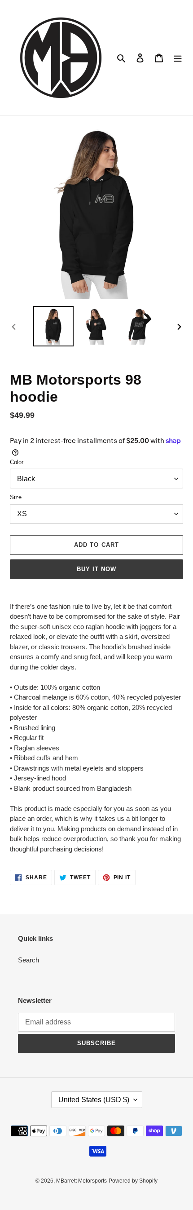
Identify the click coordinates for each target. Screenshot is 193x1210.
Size (16, 497)
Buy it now (96, 569)
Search (28, 960)
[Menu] (177, 57)
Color (16, 462)
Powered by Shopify (133, 1181)
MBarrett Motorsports (81, 1181)
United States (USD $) (93, 1100)
